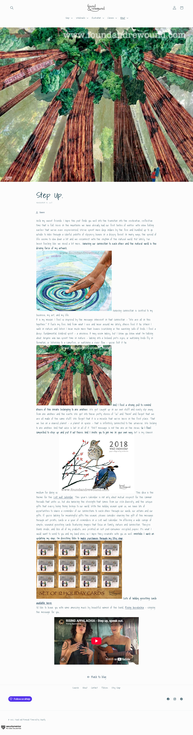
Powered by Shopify (37, 719)
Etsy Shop (116, 688)
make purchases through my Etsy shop (102, 538)
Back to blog (98, 677)
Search (75, 688)
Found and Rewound (22, 719)
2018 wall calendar (63, 497)
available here (44, 603)
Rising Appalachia (134, 607)
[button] (12, 7)
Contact (94, 688)
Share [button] (42, 212)
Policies (105, 688)
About (85, 688)
